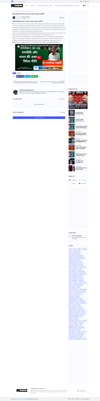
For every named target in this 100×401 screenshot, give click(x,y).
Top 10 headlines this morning (76, 276)
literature (71, 260)
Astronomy (82, 314)
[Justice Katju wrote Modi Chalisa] (72, 168)
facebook (74, 180)
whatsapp (84, 180)
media (78, 287)
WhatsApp (82, 300)
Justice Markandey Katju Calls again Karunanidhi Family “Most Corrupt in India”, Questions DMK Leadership (81, 147)
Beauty (70, 318)
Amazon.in (77, 302)
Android (83, 311)
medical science (73, 336)
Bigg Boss (83, 302)
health (79, 249)
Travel (78, 329)
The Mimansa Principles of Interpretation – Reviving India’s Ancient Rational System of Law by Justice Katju (81, 161)
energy (83, 291)
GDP (79, 305)
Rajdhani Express (73, 327)
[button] (84, 5)
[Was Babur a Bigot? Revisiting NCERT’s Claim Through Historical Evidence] (72, 134)
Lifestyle (77, 296)
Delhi (79, 291)
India (75, 249)
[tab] (26, 5)
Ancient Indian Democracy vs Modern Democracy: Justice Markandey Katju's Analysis (81, 120)
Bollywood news (82, 282)
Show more (61, 98)
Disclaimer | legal (85, 399)
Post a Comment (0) (39, 117)
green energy (72, 334)
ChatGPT (85, 320)
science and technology (79, 258)
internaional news (73, 273)
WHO (70, 267)
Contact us (77, 399)
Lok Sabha (79, 307)
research (78, 311)
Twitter (73, 183)
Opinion (32, 5)
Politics (81, 278)
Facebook (75, 323)
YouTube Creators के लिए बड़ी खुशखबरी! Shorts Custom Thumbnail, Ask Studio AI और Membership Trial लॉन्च (81, 140)
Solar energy (72, 329)
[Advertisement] (79, 18)
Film (70, 293)
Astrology (76, 314)
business (71, 302)
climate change (81, 271)
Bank (81, 316)
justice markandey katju (74, 253)
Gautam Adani (72, 307)
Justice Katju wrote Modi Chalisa (81, 168)
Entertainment (80, 255)
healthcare (71, 311)
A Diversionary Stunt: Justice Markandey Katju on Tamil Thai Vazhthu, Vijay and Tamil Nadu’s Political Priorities (82, 127)
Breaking (81, 280)
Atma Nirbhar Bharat (73, 316)
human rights (72, 287)
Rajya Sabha (81, 327)
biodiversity (72, 332)
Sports (70, 251)
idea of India (80, 334)
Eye (70, 323)
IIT (81, 293)
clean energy (81, 309)
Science (75, 282)
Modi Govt (79, 298)
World (74, 291)
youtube (84, 183)
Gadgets (71, 325)
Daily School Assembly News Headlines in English (67, 5)
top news (80, 262)
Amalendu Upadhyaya (26, 90)
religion (80, 336)
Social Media (72, 255)
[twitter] (83, 1)
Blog (70, 291)
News (70, 249)
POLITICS (84, 249)
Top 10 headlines (73, 280)
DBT (70, 305)
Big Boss (76, 318)
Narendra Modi (72, 271)
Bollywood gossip (73, 320)
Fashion (81, 323)
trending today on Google (80, 338)
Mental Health (72, 298)
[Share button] (39, 76)
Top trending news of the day (44, 5)
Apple (70, 314)
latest (70, 258)
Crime (70, 284)
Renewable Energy (73, 300)
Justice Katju (77, 251)
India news (77, 260)
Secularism (16, 21)
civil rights (78, 332)
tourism (71, 338)
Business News (82, 273)
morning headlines (73, 278)
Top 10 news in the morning (75, 269)
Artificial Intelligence (78, 284)
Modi (70, 282)
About (72, 399)
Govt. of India (76, 293)
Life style (71, 296)
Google (76, 325)
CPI (80, 320)
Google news (83, 267)
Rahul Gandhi (83, 289)
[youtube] (86, 1)
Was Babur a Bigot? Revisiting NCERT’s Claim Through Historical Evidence (81, 134)
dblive (84, 332)
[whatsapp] (88, 1)
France (74, 305)
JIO (81, 325)
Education (76, 267)
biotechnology (72, 309)
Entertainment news (73, 289)
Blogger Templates (21, 399)
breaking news (72, 262)
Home (26, 5)
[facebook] (81, 1)
